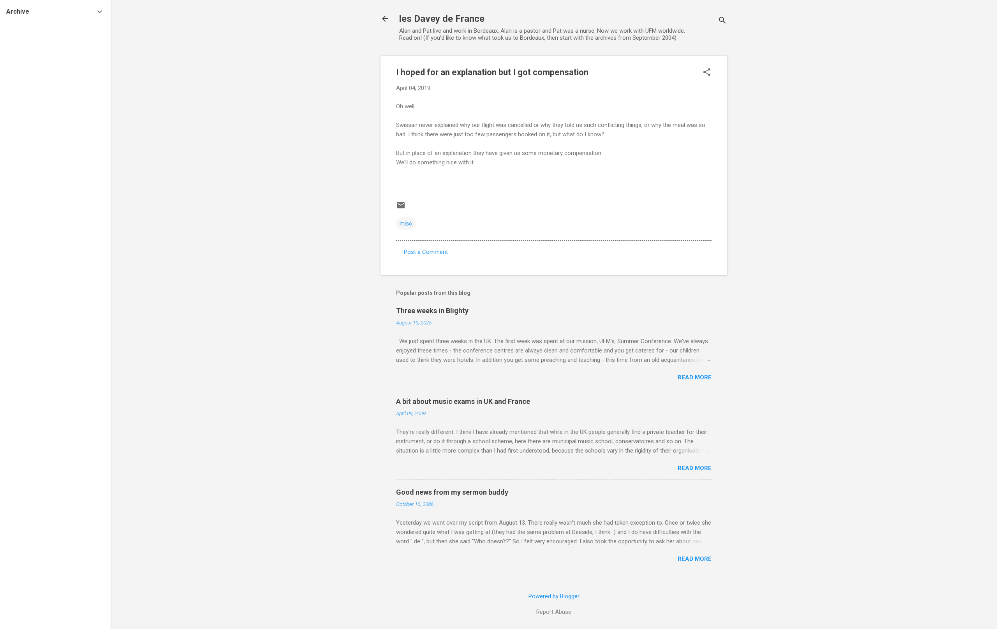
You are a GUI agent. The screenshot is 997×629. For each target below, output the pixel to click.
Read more (695, 377)
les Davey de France (441, 18)
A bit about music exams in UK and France (463, 401)
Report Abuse (553, 611)
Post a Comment (426, 251)
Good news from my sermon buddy (452, 492)
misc (406, 223)
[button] (707, 72)
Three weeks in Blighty (432, 311)
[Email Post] (400, 207)
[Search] (722, 21)
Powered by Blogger (554, 596)
